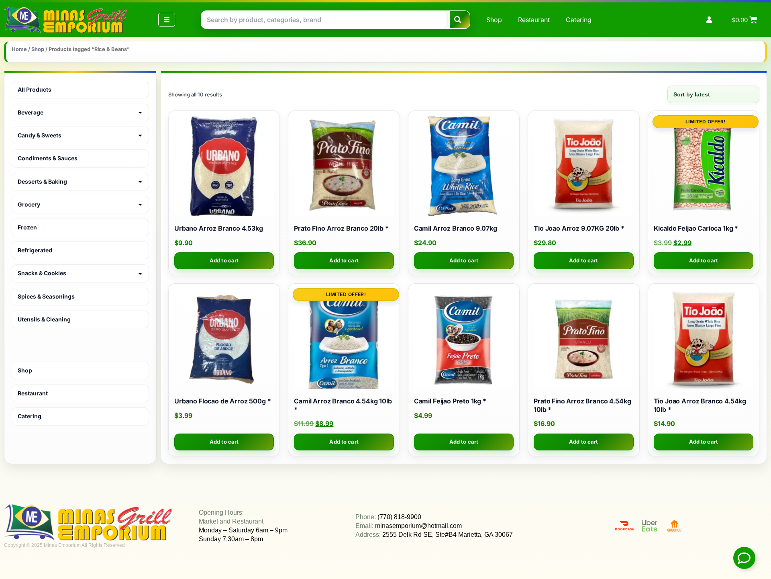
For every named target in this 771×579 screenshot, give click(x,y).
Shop (494, 20)
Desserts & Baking (42, 181)
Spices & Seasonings (46, 296)
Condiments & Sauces (48, 158)
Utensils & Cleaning (44, 319)
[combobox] (324, 20)
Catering (579, 20)
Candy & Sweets (39, 135)
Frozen (27, 227)
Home (19, 49)
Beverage (30, 112)
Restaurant (534, 20)
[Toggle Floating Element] (744, 558)
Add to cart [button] (224, 260)
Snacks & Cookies (42, 273)
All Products (34, 89)
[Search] (460, 19)
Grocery (29, 204)
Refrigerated (35, 250)
